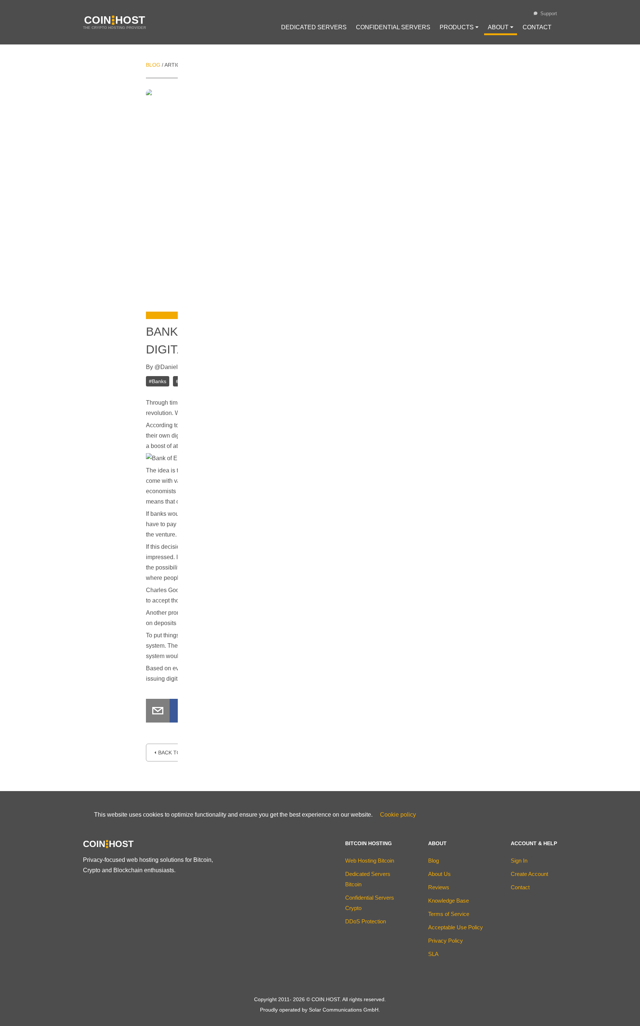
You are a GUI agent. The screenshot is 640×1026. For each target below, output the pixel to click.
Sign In (519, 860)
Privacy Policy (445, 940)
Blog (153, 65)
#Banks (157, 381)
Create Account (529, 874)
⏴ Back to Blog (175, 753)
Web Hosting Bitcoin (369, 860)
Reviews (438, 887)
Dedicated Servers (314, 27)
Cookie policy (398, 814)
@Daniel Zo (170, 367)
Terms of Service (448, 914)
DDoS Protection (365, 921)
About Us (439, 874)
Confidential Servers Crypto (369, 902)
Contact (537, 27)
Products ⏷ (459, 27)
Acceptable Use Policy (455, 927)
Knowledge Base (448, 900)
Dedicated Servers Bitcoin (367, 879)
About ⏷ (500, 27)
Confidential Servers (393, 27)
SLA (433, 954)
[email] (158, 712)
